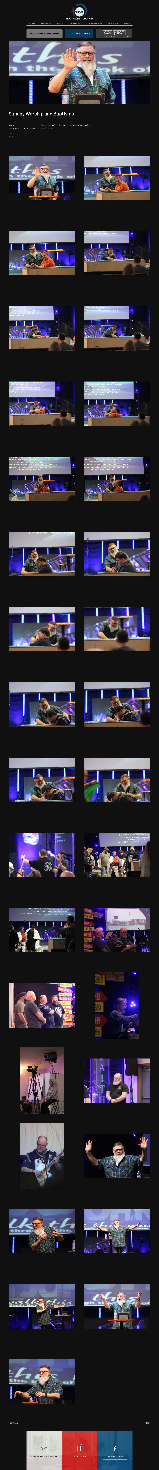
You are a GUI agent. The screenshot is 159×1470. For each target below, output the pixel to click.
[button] (141, 14)
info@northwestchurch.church (44, 1456)
